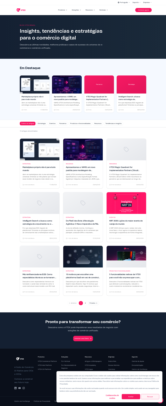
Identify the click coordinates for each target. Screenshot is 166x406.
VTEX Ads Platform (45, 365)
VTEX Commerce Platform (47, 361)
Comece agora (143, 10)
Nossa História (113, 365)
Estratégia (42, 123)
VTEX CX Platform (44, 369)
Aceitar (130, 397)
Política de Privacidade (42, 401)
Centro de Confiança (139, 369)
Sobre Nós (112, 361)
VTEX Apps (89, 369)
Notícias (102, 10)
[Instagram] (23, 388)
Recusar (150, 397)
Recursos (89, 10)
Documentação (137, 365)
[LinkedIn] (15, 388)
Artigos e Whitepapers (93, 361)
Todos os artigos (27, 123)
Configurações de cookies (112, 396)
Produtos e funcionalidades (80, 123)
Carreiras (111, 369)
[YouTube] (19, 388)
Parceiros (62, 123)
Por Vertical (65, 361)
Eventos (52, 123)
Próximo (92, 303)
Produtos (61, 10)
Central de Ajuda (138, 361)
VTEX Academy (90, 365)
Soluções (75, 10)
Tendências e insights (113, 123)
